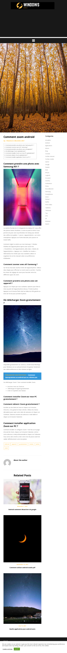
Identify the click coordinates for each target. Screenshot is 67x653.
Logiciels (47, 175)
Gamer (47, 162)
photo (37, 444)
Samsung (48, 191)
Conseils (47, 154)
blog (46, 151)
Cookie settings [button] (7, 649)
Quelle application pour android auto (22, 629)
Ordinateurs (48, 183)
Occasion (48, 178)
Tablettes (48, 208)
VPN (46, 216)
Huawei (47, 167)
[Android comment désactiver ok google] (22, 491)
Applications (48, 145)
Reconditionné (49, 189)
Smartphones (49, 194)
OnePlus (47, 181)
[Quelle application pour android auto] (22, 598)
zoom (6, 448)
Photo (47, 186)
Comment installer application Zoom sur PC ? (18, 157)
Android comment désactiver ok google (22, 509)
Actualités (48, 140)
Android (7, 444)
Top (46, 213)
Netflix (47, 202)
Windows (47, 221)
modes (31, 444)
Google (47, 164)
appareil (14, 444)
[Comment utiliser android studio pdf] (22, 538)
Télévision (48, 210)
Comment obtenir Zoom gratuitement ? (17, 155)
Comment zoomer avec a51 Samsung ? (17, 147)
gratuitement (23, 444)
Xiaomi (47, 224)
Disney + (47, 199)
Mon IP (5, 641)
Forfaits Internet (49, 156)
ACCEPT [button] (17, 649)
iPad (46, 170)
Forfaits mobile (49, 159)
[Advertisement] (33, 25)
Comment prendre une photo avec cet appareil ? (19, 149)
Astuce (47, 148)
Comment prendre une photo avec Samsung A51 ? (20, 145)
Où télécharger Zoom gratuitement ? (16, 151)
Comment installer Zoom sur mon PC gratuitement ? (20, 153)
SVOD (47, 197)
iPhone (47, 172)
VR (46, 218)
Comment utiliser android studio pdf (22, 568)
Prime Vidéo (48, 204)
